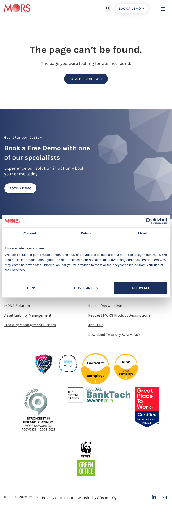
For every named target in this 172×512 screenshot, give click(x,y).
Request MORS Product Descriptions (119, 315)
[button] (108, 8)
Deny (31, 288)
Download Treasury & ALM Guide (115, 334)
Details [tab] (86, 233)
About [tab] (142, 233)
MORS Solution (17, 305)
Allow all (141, 288)
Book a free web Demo (107, 305)
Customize (83, 288)
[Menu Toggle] (163, 8)
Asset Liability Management (27, 315)
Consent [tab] (29, 233)
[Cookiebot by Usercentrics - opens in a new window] (148, 221)
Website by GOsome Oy (97, 497)
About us (95, 325)
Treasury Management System (30, 325)
